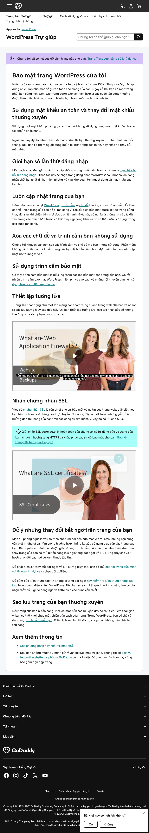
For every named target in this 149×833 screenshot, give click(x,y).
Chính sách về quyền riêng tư (74, 791)
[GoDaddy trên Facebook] (6, 777)
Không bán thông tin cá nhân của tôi (74, 798)
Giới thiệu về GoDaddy (18, 686)
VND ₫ (137, 767)
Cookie (100, 791)
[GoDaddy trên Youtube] (45, 777)
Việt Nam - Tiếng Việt (17, 767)
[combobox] (105, 37)
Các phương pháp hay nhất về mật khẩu (47, 645)
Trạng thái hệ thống (19, 21)
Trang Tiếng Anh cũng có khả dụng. (111, 58)
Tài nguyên (10, 706)
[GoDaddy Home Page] (19, 750)
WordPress (29, 29)
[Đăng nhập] (131, 6)
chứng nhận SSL (34, 409)
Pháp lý (49, 791)
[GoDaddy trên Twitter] (35, 777)
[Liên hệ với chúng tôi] (122, 6)
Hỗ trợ (7, 696)
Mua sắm (9, 736)
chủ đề (83, 205)
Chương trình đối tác (17, 716)
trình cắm (68, 205)
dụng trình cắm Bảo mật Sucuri (33, 284)
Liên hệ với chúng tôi (106, 16)
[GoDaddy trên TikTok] (26, 777)
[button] (144, 812)
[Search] (138, 36)
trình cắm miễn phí (39, 620)
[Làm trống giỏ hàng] (139, 6)
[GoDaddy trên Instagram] (16, 777)
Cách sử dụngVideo (74, 16)
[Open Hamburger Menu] (7, 6)
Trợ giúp (49, 16)
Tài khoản (9, 726)
